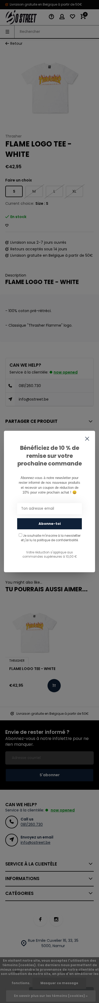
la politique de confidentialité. (55, 540)
